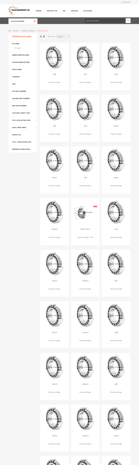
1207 (116, 281)
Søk (128, 20)
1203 (54, 126)
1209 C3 (54, 436)
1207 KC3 (85, 332)
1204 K (54, 178)
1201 (85, 74)
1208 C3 (54, 384)
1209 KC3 (85, 436)
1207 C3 (54, 332)
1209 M (116, 436)
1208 (116, 332)
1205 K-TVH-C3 (85, 229)
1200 (54, 74)
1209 (116, 384)
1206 (116, 229)
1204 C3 (116, 126)
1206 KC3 (85, 281)
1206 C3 (54, 281)
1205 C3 (116, 178)
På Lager (18, 48)
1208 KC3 (85, 384)
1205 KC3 (54, 229)
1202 (116, 74)
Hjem (9, 30)
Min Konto (127, 2)
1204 (85, 126)
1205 (85, 178)
